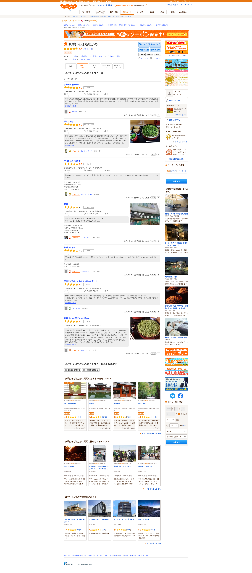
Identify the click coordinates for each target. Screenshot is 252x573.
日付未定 (184, 414)
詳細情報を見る (70, 106)
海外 (173, 11)
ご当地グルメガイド (95, 16)
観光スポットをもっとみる (151, 433)
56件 (103, 530)
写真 (94, 66)
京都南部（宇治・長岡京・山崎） (92, 56)
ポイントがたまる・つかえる (72, 21)
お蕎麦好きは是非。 (72, 84)
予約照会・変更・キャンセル (175, 5)
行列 (66, 204)
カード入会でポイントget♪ (176, 55)
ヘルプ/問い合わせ (186, 1)
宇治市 (110, 56)
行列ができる (69, 247)
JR (115, 555)
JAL (117, 555)
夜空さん (74, 111)
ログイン (101, 5)
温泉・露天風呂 (97, 555)
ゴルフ (162, 12)
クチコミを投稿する (143, 49)
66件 (79, 530)
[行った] (142, 54)
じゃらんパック (100, 12)
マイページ (188, 5)
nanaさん (84, 350)
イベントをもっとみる (153, 489)
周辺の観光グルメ (106, 66)
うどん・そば (85, 59)
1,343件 (105, 417)
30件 (128, 530)
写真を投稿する (155, 49)
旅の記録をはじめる (176, 159)
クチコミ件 (87, 49)
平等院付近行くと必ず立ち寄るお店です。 (81, 281)
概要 (70, 66)
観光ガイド (84, 16)
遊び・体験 (114, 12)
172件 (129, 417)
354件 (153, 417)
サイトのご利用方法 (173, 1)
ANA (120, 555)
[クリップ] (157, 54)
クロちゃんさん (86, 271)
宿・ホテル (67, 555)
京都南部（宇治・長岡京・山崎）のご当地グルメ (122, 25)
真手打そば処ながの (162, 25)
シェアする (144, 58)
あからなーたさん (86, 151)
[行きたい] (149, 54)
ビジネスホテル (86, 555)
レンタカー (141, 12)
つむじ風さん (76, 308)
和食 (75, 59)
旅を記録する (174, 120)
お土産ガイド (117, 16)
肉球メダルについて (181, 142)
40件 (79, 417)
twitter (172, 396)
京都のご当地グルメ (99, 25)
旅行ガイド (76, 16)
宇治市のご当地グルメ (146, 25)
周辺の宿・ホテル (118, 66)
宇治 (118, 56)
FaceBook (180, 396)
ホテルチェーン (76, 555)
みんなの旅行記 (126, 16)
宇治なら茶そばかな (72, 161)
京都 (75, 56)
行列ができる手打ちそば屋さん (77, 318)
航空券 (152, 12)
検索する (176, 181)
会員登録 (109, 5)
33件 (153, 530)
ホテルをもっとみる (154, 543)
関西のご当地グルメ (84, 25)
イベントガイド (106, 16)
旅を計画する (174, 100)
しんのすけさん (86, 237)
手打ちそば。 (69, 121)
